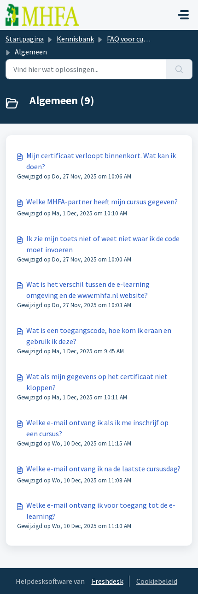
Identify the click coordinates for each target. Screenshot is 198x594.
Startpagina (25, 38)
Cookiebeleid (156, 581)
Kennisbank (75, 38)
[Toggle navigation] (183, 14)
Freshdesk (107, 581)
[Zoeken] (179, 69)
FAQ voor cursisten (136, 38)
